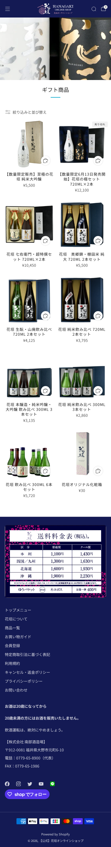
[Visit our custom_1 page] (52, 783)
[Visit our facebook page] (7, 783)
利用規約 (12, 663)
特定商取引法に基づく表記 (27, 654)
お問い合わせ (16, 690)
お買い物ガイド (18, 636)
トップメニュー (18, 610)
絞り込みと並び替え (30, 112)
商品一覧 (12, 627)
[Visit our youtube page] (41, 783)
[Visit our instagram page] (18, 783)
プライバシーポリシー (24, 681)
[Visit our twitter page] (29, 783)
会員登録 (12, 645)
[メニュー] (7, 9)
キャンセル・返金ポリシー (27, 672)
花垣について (16, 619)
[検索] (93, 9)
